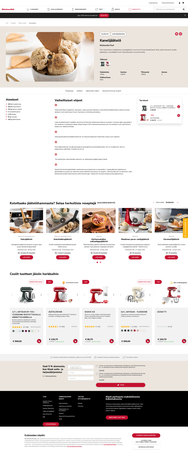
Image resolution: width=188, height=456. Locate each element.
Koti (7, 23)
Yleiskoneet (34, 9)
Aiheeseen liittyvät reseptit (111, 91)
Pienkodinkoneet (80, 9)
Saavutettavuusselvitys (67, 416)
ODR (60, 419)
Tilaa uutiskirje (185, 228)
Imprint (61, 413)
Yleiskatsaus (69, 91)
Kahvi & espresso (57, 9)
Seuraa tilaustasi (48, 408)
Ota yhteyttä (47, 414)
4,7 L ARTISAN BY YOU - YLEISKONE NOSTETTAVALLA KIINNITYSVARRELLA (162, 107)
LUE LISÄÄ (26, 257)
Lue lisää (101, 370)
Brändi (80, 403)
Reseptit (13, 23)
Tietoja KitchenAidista (167, 3)
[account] (179, 3)
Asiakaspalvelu (153, 3)
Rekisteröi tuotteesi (117, 417)
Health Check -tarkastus (48, 402)
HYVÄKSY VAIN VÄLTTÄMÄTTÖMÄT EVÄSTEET (146, 441)
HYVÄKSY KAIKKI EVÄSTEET (146, 435)
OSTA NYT (104, 15)
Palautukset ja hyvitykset (63, 410)
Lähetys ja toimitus (65, 406)
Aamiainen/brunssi (118, 34)
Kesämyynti (136, 9)
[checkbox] (97, 366)
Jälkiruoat (105, 34)
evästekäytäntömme (109, 444)
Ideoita (117, 9)
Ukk (44, 417)
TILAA (122, 385)
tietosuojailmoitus (51, 376)
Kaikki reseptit (22, 23)
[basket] (183, 3)
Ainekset (80, 91)
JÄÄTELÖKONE (154, 118)
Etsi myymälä (51, 424)
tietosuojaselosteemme (74, 446)
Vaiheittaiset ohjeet (92, 91)
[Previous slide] (12, 295)
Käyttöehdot (63, 403)
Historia (80, 406)
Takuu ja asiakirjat (48, 411)
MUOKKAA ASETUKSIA (146, 447)
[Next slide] (41, 295)
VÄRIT (101, 9)
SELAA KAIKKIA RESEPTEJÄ (106, 203)
